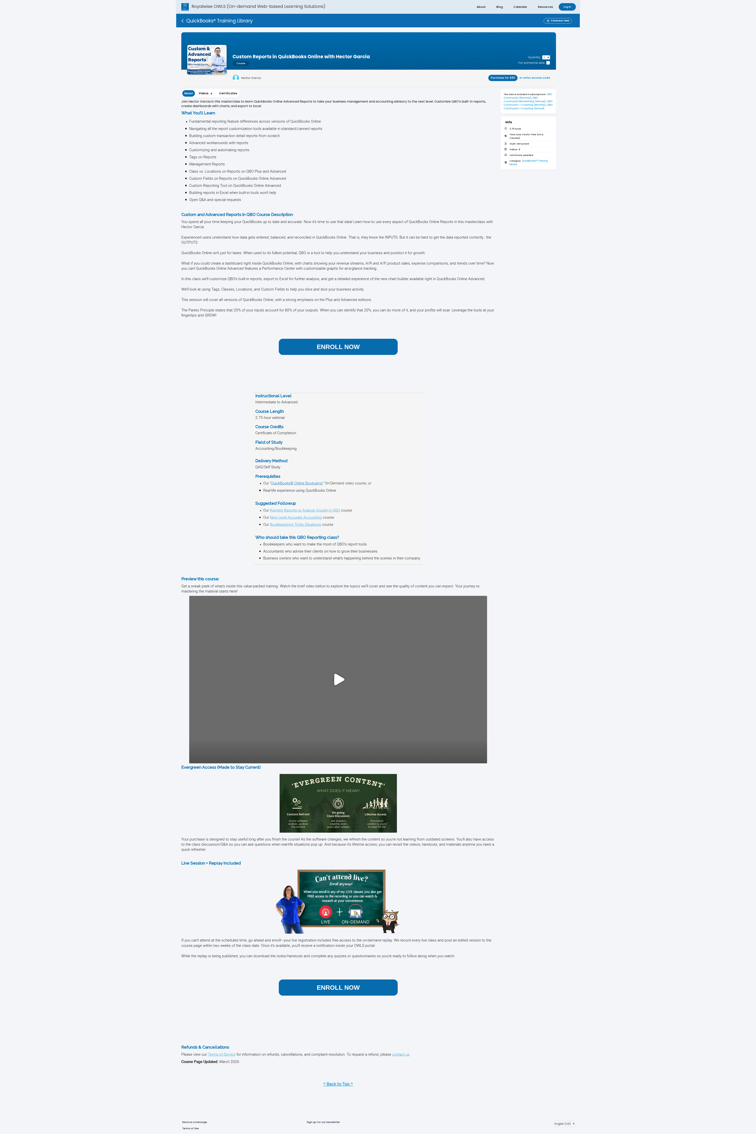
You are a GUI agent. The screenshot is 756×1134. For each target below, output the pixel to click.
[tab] (188, 93)
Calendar (520, 7)
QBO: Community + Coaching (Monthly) (529, 103)
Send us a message (194, 1122)
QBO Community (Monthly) (528, 96)
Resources (545, 7)
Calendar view (560, 20)
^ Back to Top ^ (338, 1083)
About (481, 7)
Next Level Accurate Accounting (296, 517)
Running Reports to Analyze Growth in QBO (305, 510)
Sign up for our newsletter (323, 1122)
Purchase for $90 (503, 78)
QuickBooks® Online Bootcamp (297, 482)
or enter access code (534, 78)
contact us (401, 1054)
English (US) (564, 1123)
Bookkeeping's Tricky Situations (295, 524)
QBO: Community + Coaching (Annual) (529, 106)
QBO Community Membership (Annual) (525, 99)
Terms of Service (221, 1054)
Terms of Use (190, 1128)
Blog (499, 7)
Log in (567, 6)
